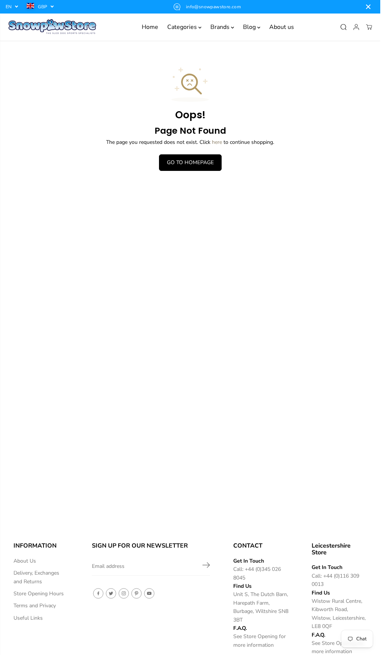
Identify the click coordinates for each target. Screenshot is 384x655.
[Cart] (369, 27)
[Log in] (356, 27)
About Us (25, 560)
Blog (250, 27)
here (217, 142)
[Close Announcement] (368, 6)
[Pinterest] (136, 593)
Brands (220, 27)
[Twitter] (111, 593)
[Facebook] (98, 593)
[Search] (343, 27)
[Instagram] (123, 593)
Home (150, 27)
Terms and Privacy (35, 605)
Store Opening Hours (39, 593)
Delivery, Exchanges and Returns (36, 577)
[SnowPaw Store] (52, 27)
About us (281, 27)
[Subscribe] (206, 566)
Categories (182, 27)
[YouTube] (149, 593)
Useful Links (28, 618)
